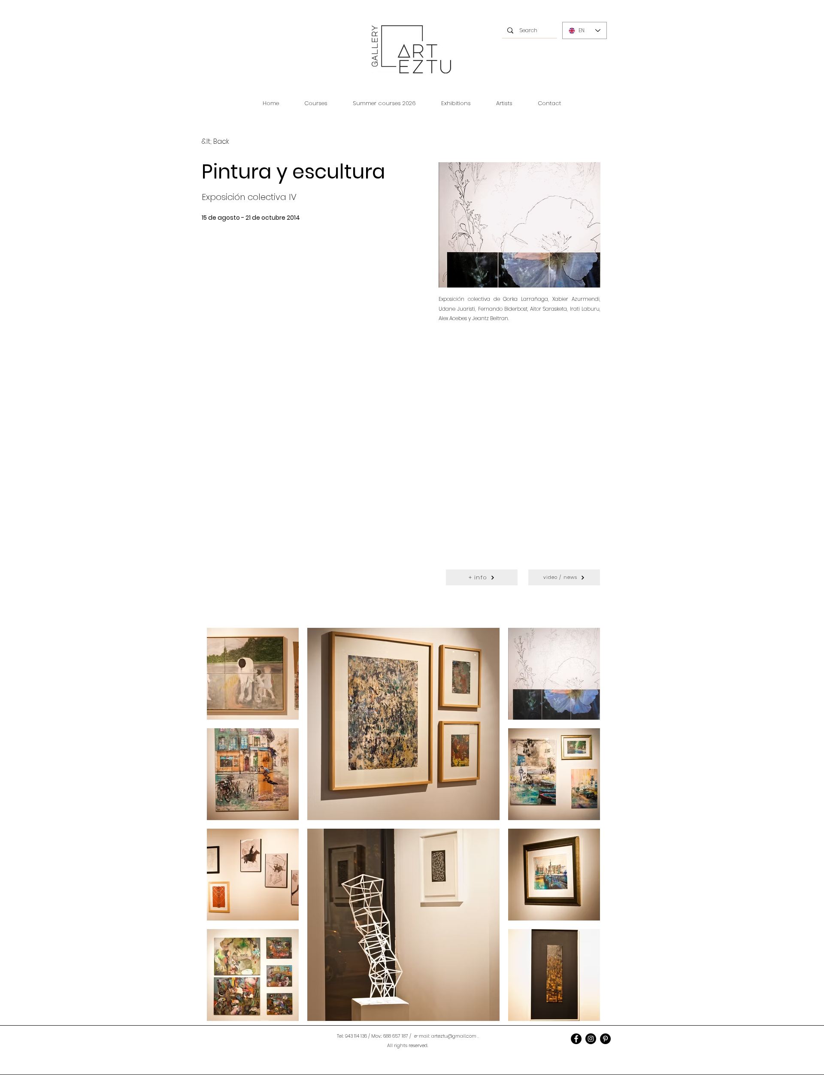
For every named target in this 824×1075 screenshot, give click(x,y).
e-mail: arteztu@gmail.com (445, 1036)
